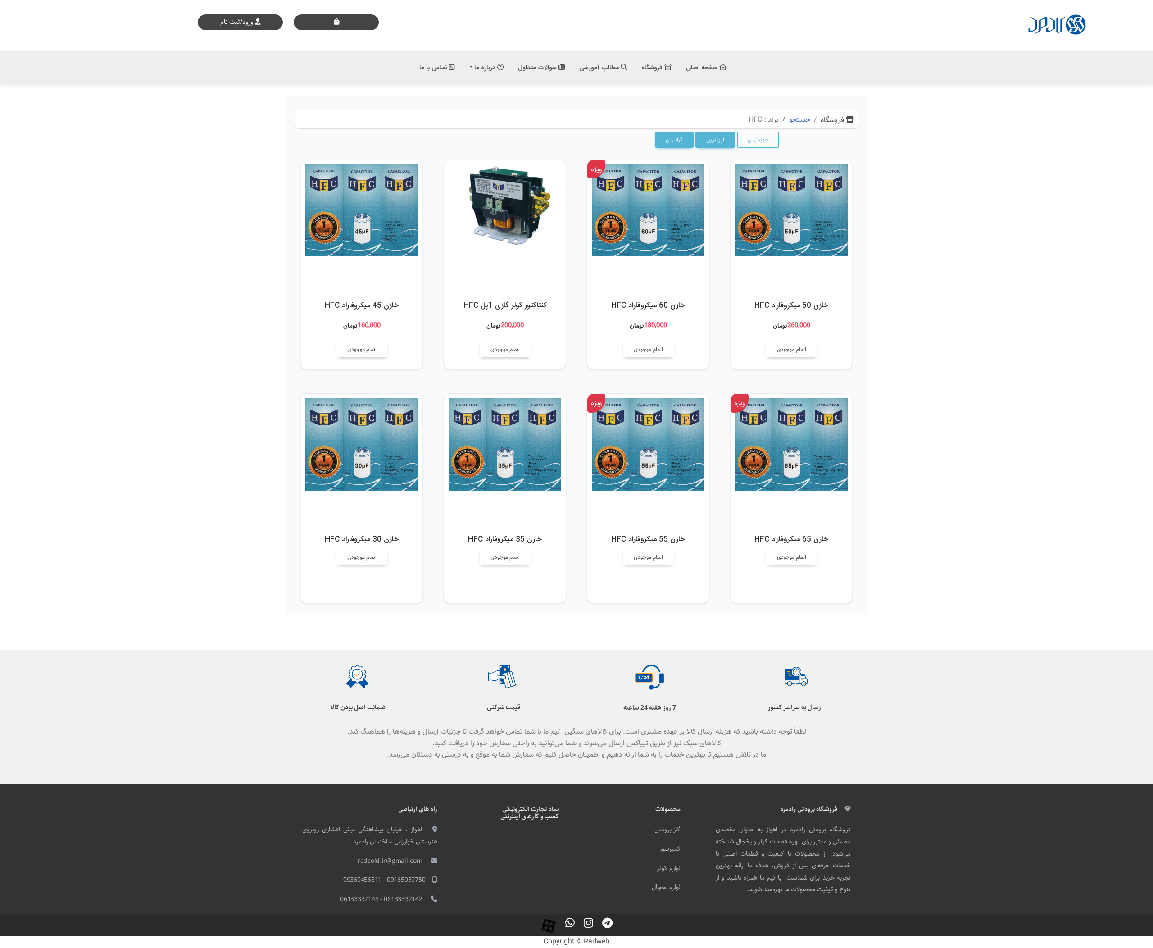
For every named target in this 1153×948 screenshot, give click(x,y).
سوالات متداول (538, 67)
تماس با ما (434, 67)
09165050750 (406, 880)
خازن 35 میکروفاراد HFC (505, 539)
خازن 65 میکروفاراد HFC (791, 539)
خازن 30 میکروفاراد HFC (362, 539)
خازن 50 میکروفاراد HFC (791, 306)
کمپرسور (670, 848)
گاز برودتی (667, 829)
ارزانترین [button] (715, 140)
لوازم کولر (669, 868)
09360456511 (362, 880)
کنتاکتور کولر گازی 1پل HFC (505, 306)
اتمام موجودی (791, 350)
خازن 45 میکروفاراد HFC (362, 306)
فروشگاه (652, 67)
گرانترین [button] (674, 140)
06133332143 (359, 899)
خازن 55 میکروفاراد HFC (648, 539)
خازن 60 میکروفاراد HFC (648, 306)
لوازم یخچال (666, 887)
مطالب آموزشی (600, 67)
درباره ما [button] (485, 67)
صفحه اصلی (702, 67)
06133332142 (403, 899)
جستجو (799, 120)
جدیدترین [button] (758, 140)
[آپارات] (548, 925)
